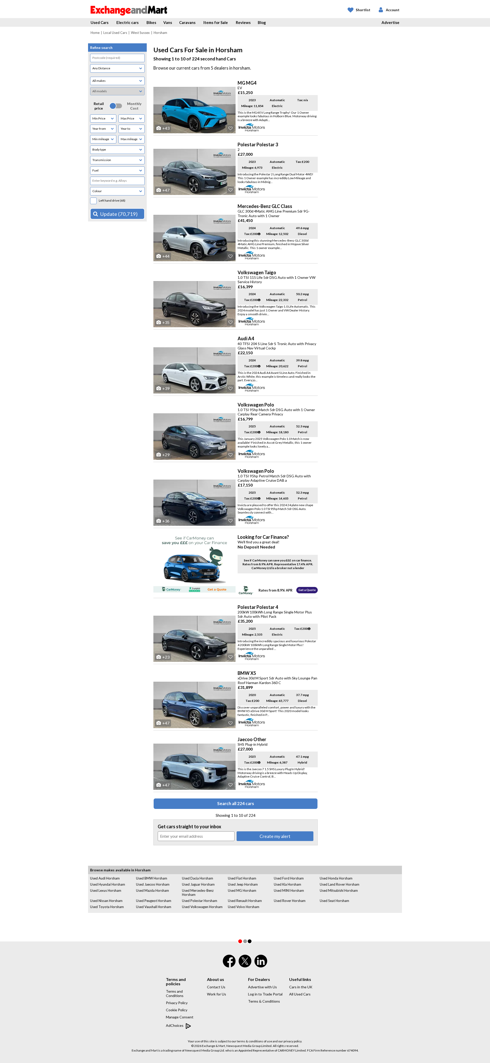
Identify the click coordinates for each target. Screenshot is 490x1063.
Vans (167, 22)
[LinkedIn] (260, 964)
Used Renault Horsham (245, 901)
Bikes (151, 22)
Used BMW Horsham (151, 878)
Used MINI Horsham (289, 890)
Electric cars (127, 22)
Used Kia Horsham (287, 884)
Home (95, 33)
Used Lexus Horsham (105, 890)
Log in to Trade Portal (265, 994)
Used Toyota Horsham (107, 907)
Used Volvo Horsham (243, 907)
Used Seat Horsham (334, 901)
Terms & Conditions (264, 1001)
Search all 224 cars (235, 803)
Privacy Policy (177, 1003)
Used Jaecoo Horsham (152, 884)
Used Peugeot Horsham (153, 901)
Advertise (390, 22)
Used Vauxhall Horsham (153, 907)
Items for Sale (215, 22)
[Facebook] (229, 964)
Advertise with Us (262, 987)
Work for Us (216, 994)
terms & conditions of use (254, 1041)
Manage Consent (179, 1017)
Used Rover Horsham (289, 901)
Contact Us (216, 987)
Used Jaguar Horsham (198, 884)
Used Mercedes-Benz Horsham (198, 892)
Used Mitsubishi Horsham (339, 890)
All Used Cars (300, 994)
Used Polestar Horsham (199, 901)
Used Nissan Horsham (106, 901)
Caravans (187, 22)
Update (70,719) (119, 214)
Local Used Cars (115, 33)
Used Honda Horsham (336, 878)
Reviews (243, 22)
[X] (245, 966)
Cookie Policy (176, 1010)
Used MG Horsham (242, 890)
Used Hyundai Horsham (107, 884)
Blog (262, 22)
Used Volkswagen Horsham (202, 907)
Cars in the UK (300, 987)
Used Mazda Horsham (152, 890)
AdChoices (175, 1025)
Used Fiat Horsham (242, 878)
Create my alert (275, 836)
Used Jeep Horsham (243, 884)
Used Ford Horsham (289, 878)
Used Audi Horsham (105, 878)
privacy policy (292, 1041)
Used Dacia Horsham (197, 878)
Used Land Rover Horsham (339, 884)
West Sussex (140, 33)
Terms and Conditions (174, 993)
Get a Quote (307, 590)
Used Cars (99, 22)
